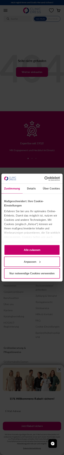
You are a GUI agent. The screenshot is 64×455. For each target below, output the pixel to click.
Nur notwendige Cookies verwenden (32, 273)
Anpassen (30, 261)
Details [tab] (31, 188)
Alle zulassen (32, 249)
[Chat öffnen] (52, 443)
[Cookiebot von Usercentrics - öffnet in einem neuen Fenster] (45, 178)
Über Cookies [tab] (51, 188)
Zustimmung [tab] (12, 188)
